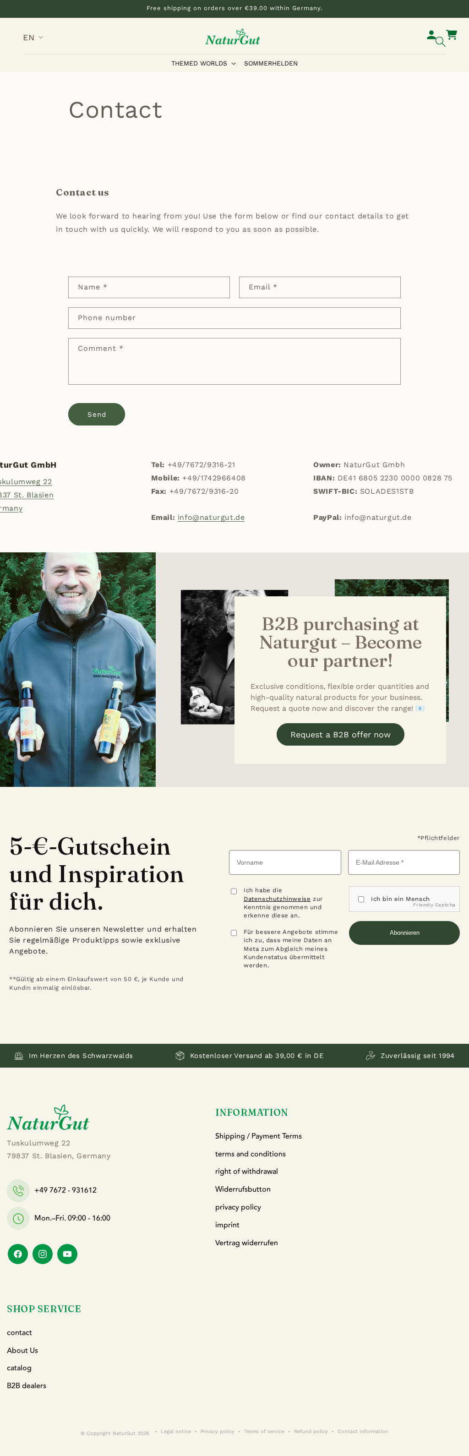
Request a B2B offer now (340, 734)
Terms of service (264, 1431)
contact (19, 1332)
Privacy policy (217, 1431)
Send (96, 414)
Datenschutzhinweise (277, 898)
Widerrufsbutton (243, 1189)
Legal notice (176, 1431)
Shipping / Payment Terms (258, 1136)
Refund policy (311, 1431)
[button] (205, 63)
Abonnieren (405, 932)
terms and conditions (250, 1154)
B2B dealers (26, 1385)
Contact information (363, 1431)
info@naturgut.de (211, 517)
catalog (19, 1368)
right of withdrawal (246, 1171)
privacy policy (238, 1207)
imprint (227, 1225)
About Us (22, 1350)
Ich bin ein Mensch (400, 898)
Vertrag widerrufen (246, 1243)
